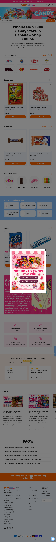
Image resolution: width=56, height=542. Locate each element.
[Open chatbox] (53, 539)
